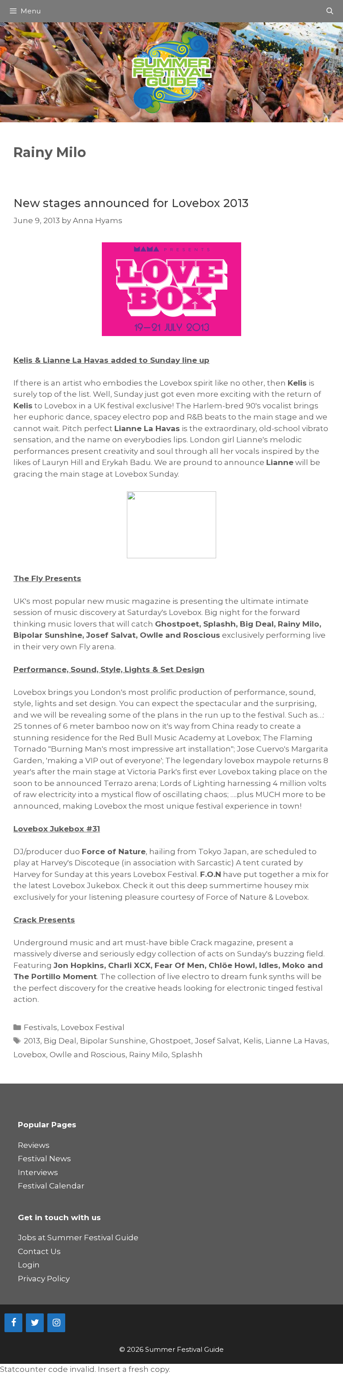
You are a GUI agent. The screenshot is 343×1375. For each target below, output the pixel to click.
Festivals (40, 1027)
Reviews (34, 1145)
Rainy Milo (148, 1054)
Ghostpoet (170, 1040)
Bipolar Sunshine (113, 1040)
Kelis (252, 1040)
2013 (32, 1040)
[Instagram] (56, 1322)
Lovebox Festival (93, 1027)
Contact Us (39, 1251)
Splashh (187, 1054)
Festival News (44, 1158)
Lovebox (29, 1054)
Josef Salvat (217, 1040)
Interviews (38, 1172)
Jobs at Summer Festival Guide (78, 1237)
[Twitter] (35, 1322)
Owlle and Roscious (87, 1054)
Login (29, 1264)
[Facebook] (13, 1322)
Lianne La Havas (296, 1040)
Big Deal (60, 1040)
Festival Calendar (51, 1185)
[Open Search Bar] (330, 11)
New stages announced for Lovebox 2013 (131, 203)
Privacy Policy (44, 1278)
